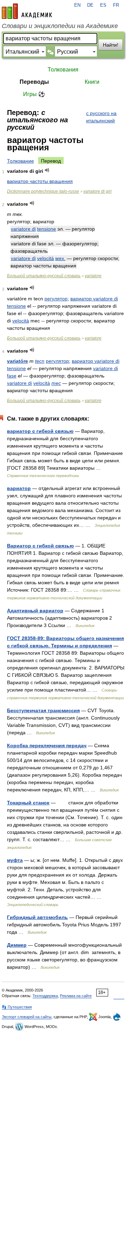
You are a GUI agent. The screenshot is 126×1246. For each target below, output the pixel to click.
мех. (60, 258)
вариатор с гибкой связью (40, 431)
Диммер (17, 945)
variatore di (23, 229)
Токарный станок (28, 802)
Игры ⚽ (34, 94)
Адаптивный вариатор (35, 610)
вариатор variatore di (94, 298)
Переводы (34, 82)
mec (56, 383)
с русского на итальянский (101, 116)
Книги (92, 82)
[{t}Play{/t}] (47, 170)
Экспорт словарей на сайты (26, 1017)
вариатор (83, 361)
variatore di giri (97, 191)
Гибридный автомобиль (37, 917)
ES (103, 5)
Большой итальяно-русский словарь (43, 275)
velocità (45, 258)
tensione (46, 229)
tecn (39, 361)
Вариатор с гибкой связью (40, 546)
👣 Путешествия (17, 1007)
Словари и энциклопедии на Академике (60, 25)
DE (90, 5)
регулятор (56, 298)
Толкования (63, 70)
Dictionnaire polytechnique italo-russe (43, 191)
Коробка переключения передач (46, 745)
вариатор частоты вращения (40, 181)
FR (116, 5)
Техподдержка (45, 996)
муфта (15, 860)
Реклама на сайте (76, 996)
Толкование (20, 161)
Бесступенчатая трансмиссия (43, 710)
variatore (93, 275)
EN (77, 5)
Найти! (110, 45)
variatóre (17, 361)
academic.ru (27, 11)
